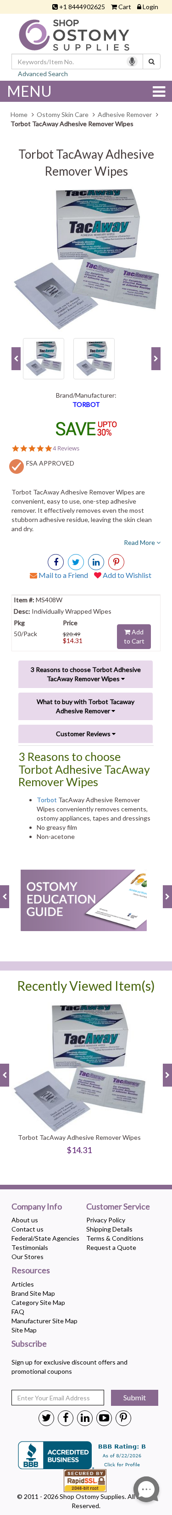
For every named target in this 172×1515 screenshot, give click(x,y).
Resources (30, 1270)
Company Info (36, 1206)
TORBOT (86, 404)
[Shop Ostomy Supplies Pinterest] (123, 1417)
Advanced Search (43, 74)
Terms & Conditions (115, 1238)
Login (150, 7)
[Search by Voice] (132, 61)
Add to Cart (134, 636)
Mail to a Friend (62, 575)
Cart (124, 7)
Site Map (24, 1330)
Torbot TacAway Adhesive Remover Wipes (79, 1137)
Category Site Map (38, 1302)
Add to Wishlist (126, 575)
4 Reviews (66, 448)
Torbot (47, 800)
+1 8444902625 (82, 7)
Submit (134, 1397)
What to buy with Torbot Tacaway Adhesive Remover (85, 706)
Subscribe (29, 1344)
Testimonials (29, 1247)
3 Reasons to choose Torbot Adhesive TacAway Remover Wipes (86, 674)
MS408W (48, 600)
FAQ (17, 1311)
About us (24, 1220)
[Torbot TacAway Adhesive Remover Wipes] (86, 258)
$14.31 (73, 640)
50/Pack (25, 634)
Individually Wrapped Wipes (70, 611)
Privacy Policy (105, 1220)
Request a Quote (111, 1247)
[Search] (152, 61)
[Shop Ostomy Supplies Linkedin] (96, 562)
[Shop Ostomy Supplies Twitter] (46, 1417)
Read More (140, 542)
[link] (116, 562)
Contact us (27, 1229)
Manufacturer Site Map (44, 1321)
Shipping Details (109, 1229)
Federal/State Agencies (45, 1238)
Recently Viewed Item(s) (86, 986)
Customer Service (118, 1206)
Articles (22, 1284)
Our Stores (27, 1256)
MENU (29, 91)
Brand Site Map (33, 1293)
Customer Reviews (84, 734)
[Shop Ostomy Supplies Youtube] (104, 1417)
